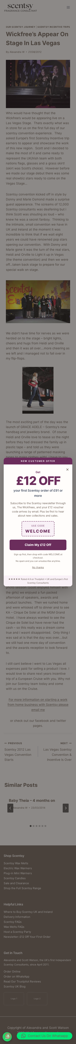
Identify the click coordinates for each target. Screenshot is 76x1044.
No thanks (38, 567)
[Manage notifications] (8, 1036)
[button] (44, 1036)
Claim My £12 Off (38, 545)
